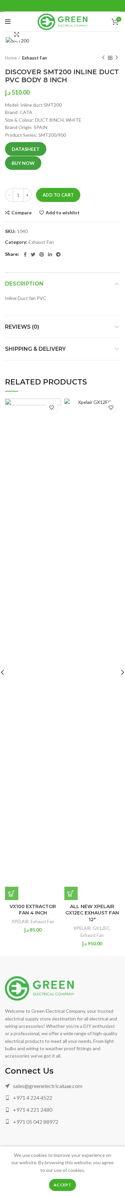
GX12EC (101, 928)
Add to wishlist (63, 212)
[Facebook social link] (25, 254)
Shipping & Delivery (35, 349)
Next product (116, 58)
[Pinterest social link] (41, 254)
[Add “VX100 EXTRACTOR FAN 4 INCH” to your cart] (11, 893)
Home (11, 58)
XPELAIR (20, 921)
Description (24, 284)
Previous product (103, 58)
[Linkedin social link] (50, 254)
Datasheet (26, 149)
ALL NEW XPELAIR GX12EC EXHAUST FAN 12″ (92, 912)
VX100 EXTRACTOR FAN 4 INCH (33, 909)
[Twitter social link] (33, 254)
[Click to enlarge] (16, 34)
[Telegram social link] (58, 254)
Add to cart (58, 195)
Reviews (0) (22, 327)
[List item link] (62, 1086)
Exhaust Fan (34, 58)
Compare (21, 212)
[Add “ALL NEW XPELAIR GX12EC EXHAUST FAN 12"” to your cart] (71, 893)
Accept (62, 1184)
